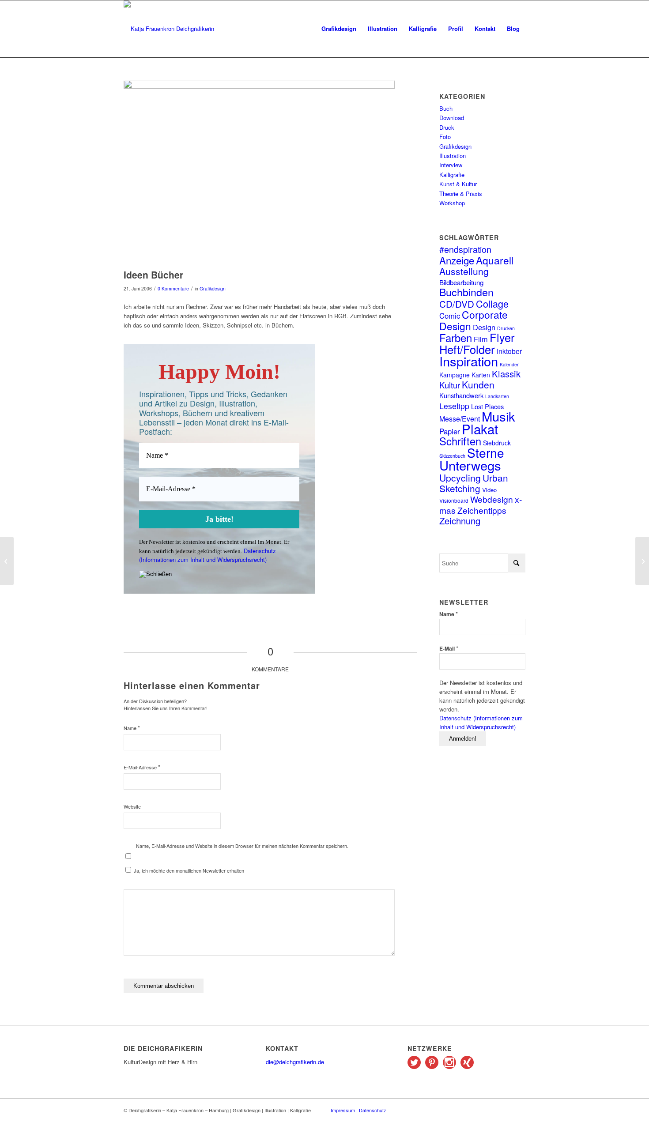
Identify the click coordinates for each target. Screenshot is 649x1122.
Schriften (460, 440)
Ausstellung (464, 271)
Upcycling (460, 477)
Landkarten (497, 396)
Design (484, 327)
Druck (446, 127)
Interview (450, 165)
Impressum (343, 1110)
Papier (449, 431)
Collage (492, 303)
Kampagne (454, 374)
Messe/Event (459, 418)
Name (132, 727)
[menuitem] (339, 28)
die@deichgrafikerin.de (295, 1062)
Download (451, 117)
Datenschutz (372, 1110)
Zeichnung (459, 520)
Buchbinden (466, 291)
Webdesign (491, 499)
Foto (445, 136)
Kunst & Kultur (458, 184)
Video (489, 490)
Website (132, 806)
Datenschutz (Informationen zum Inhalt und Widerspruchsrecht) (207, 555)
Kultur (449, 385)
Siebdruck (497, 442)
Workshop (452, 203)
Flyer (502, 337)
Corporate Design (473, 319)
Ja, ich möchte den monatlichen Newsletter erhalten (188, 870)
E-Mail (448, 648)
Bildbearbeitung (461, 282)
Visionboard (453, 500)
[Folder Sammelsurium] (7, 561)
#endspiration (465, 249)
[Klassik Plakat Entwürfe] (642, 561)
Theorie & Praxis (460, 193)
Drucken (506, 328)
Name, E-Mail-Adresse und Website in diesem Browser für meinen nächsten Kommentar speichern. (242, 845)
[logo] (169, 28)
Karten (481, 374)
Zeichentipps (481, 510)
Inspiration (468, 361)
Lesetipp (454, 405)
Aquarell (494, 260)
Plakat (480, 428)
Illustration (452, 155)
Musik (498, 416)
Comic (449, 315)
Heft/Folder (467, 349)
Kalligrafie (451, 174)
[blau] (259, 172)
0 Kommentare (173, 288)
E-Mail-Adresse (142, 767)
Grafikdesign (213, 288)
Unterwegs (470, 465)
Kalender (509, 364)
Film (481, 339)
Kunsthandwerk (461, 395)
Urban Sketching (473, 483)
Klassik (506, 373)
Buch (446, 108)
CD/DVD (456, 303)
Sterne (485, 452)
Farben (455, 337)
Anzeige (456, 260)
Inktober (509, 351)
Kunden (478, 384)
